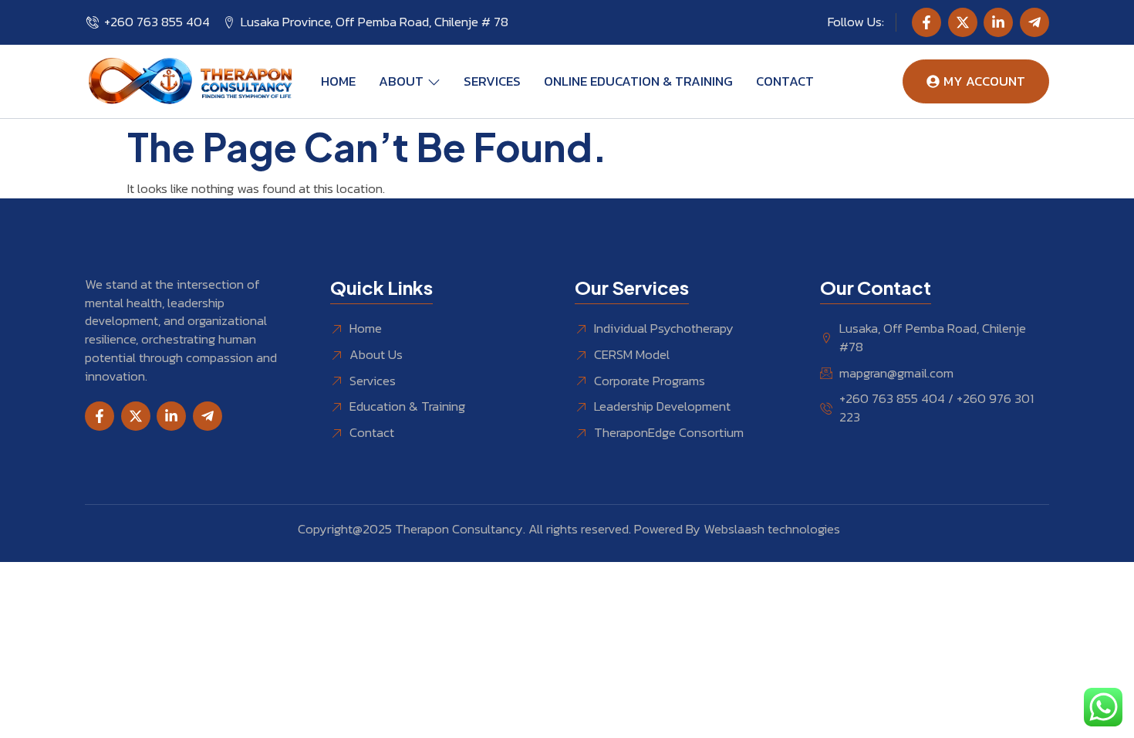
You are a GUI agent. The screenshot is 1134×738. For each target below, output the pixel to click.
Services (492, 81)
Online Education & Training (638, 81)
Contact (785, 81)
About (401, 81)
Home (338, 81)
